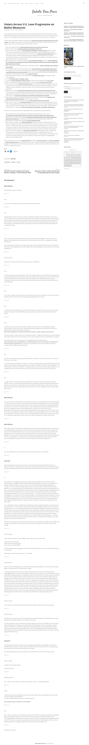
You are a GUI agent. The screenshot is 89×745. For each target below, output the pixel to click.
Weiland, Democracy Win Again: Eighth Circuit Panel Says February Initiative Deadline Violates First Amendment (74, 140)
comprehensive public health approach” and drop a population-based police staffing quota (29, 115)
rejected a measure (26, 102)
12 (77, 157)
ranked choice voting (38, 75)
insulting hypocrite (32, 74)
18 (74, 160)
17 (72, 160)
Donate (22, 3)
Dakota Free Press (44, 11)
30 (70, 165)
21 (65, 163)
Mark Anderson (8, 186)
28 (65, 165)
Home (5, 3)
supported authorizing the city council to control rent (34, 47)
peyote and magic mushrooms (45, 54)
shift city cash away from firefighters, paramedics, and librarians (38, 107)
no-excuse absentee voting (33, 120)
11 (74, 157)
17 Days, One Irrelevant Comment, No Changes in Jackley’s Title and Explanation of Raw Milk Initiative (74, 105)
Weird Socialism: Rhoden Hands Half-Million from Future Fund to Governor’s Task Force (73, 114)
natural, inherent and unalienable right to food (44, 69)
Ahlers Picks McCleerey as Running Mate (72, 135)
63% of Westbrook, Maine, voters (20, 80)
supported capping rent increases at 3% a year (29, 49)
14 (65, 160)
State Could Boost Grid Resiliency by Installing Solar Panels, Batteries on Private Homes (74, 27)
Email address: (67, 86)
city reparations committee (36, 60)
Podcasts (37, 3)
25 (74, 163)
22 (67, 163)
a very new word (42, 50)
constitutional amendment (30, 130)
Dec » (68, 168)
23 (70, 163)
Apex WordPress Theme (40, 743)
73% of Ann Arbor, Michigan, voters (19, 79)
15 (67, 160)
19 (77, 160)
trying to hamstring (54, 140)
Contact (41, 3)
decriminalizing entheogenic (30, 50)
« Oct (65, 168)
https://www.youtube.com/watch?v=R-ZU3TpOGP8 (17, 701)
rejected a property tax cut (25, 84)
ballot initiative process (12, 142)
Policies (30, 3)
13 (79, 157)
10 (72, 157)
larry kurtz (7, 461)
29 (67, 165)
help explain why (26, 140)
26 (77, 163)
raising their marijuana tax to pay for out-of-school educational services (36, 90)
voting (18, 162)
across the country (42, 140)
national (13, 159)
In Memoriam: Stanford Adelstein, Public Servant (73, 118)
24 (72, 163)
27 (79, 163)
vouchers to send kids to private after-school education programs (32, 95)
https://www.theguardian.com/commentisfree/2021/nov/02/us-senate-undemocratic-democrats (29, 332)
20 (79, 160)
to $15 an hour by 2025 (46, 82)
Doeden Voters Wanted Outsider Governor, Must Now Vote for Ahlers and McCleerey (73, 127)
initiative (13, 162)
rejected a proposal (27, 122)
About (26, 3)
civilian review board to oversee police (39, 100)
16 (70, 160)
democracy (7, 162)
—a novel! (13, 3)
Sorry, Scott (50, 80)
